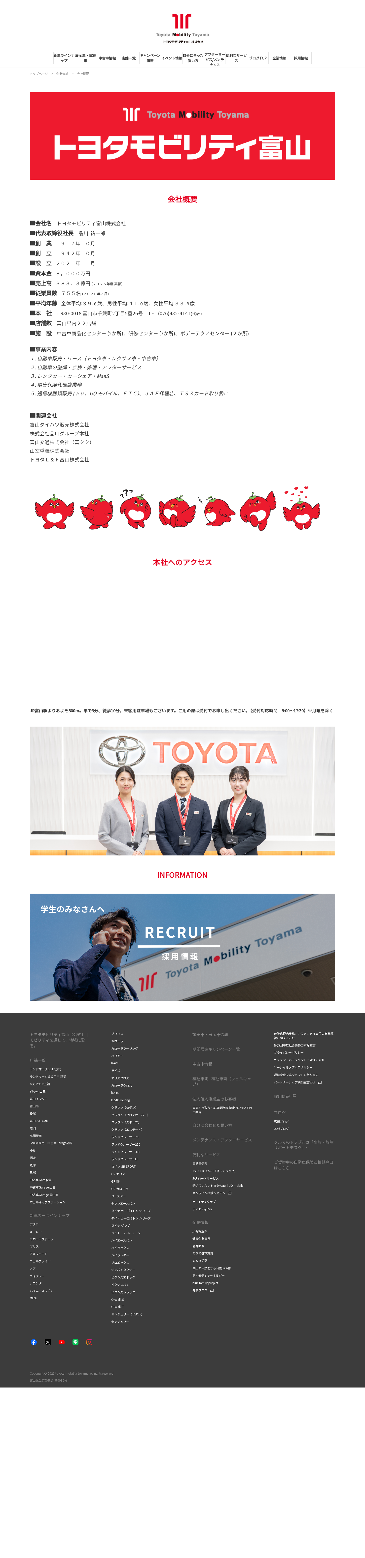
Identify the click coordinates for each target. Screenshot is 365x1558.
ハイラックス (120, 1248)
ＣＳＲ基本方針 (202, 1253)
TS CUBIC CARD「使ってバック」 (214, 1171)
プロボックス (120, 1262)
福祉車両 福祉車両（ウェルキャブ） (221, 1081)
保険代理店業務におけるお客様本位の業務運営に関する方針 (303, 1035)
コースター (118, 1196)
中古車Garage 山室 (42, 1187)
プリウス (117, 1033)
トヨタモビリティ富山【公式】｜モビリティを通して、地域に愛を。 (59, 1039)
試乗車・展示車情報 (210, 1034)
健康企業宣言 (201, 1238)
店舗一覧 (38, 1060)
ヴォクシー (37, 1276)
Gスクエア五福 (40, 1084)
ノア (33, 1268)
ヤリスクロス (120, 1078)
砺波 (33, 1158)
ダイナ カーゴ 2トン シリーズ (131, 1218)
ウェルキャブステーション (48, 1202)
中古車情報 (202, 1064)
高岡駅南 (36, 1135)
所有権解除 (199, 1231)
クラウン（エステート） (127, 1129)
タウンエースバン (123, 1203)
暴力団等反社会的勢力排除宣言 (295, 1045)
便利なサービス (206, 1155)
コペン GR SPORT (123, 1166)
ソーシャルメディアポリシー (293, 1067)
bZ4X (115, 1092)
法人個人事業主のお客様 (214, 1099)
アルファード (39, 1253)
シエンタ (36, 1283)
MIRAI (33, 1298)
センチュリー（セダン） (127, 1314)
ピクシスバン (120, 1284)
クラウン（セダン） (124, 1107)
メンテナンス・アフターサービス (222, 1140)
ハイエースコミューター (127, 1233)
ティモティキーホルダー (208, 1275)
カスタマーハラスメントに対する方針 (299, 1060)
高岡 (33, 1128)
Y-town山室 (37, 1091)
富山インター (39, 1099)
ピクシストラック (123, 1292)
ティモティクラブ (204, 1201)
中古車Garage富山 (42, 1180)
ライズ (115, 1070)
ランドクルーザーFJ (124, 1159)
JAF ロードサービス (205, 1178)
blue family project (205, 1283)
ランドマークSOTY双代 (45, 1069)
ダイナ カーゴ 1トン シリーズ (131, 1211)
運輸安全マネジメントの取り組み (296, 1075)
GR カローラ (119, 1189)
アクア (34, 1224)
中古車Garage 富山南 (44, 1194)
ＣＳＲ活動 (199, 1260)
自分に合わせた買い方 (212, 1125)
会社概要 (198, 1246)
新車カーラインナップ (50, 1215)
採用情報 (282, 1096)
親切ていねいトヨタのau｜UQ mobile (217, 1185)
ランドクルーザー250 (125, 1144)
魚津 (33, 1165)
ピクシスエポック (123, 1277)
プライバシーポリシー (289, 1052)
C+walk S (117, 1299)
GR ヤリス (118, 1174)
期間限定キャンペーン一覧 (216, 1049)
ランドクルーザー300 (125, 1152)
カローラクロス (121, 1085)
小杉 (33, 1150)
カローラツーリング (124, 1048)
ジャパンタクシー (123, 1270)
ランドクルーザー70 (125, 1137)
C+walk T (117, 1306)
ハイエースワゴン (41, 1290)
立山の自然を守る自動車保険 (211, 1268)
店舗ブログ (281, 1121)
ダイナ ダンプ (120, 1225)
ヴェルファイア (40, 1261)
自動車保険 (199, 1163)
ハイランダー (120, 1255)
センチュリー (120, 1321)
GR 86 (115, 1181)
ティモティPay (202, 1209)
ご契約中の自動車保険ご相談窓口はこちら (303, 1164)
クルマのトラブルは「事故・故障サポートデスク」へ (303, 1144)
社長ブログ (199, 1290)
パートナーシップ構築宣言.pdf (294, 1082)
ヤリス (34, 1246)
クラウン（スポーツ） (126, 1122)
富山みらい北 (39, 1121)
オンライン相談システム (208, 1193)
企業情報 (200, 1222)
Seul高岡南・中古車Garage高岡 (51, 1143)
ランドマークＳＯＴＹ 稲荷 (48, 1076)
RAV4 (114, 1063)
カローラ (117, 1041)
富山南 (34, 1106)
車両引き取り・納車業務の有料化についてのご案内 (222, 1109)
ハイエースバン (121, 1240)
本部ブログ (281, 1129)
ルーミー (36, 1231)
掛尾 (33, 1113)
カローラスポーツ (42, 1239)
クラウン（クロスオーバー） (130, 1115)
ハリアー (117, 1055)
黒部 (33, 1172)
